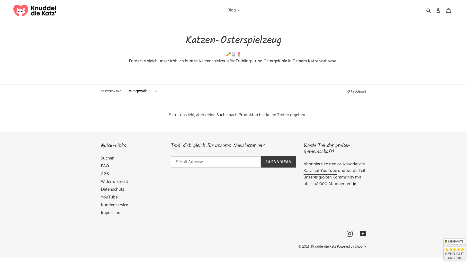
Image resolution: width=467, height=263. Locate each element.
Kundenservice (114, 205)
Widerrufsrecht (114, 181)
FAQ (105, 166)
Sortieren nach (112, 91)
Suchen (108, 158)
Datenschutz (112, 189)
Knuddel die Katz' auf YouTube (334, 167)
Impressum (111, 212)
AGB (105, 174)
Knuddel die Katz (323, 247)
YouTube (109, 197)
